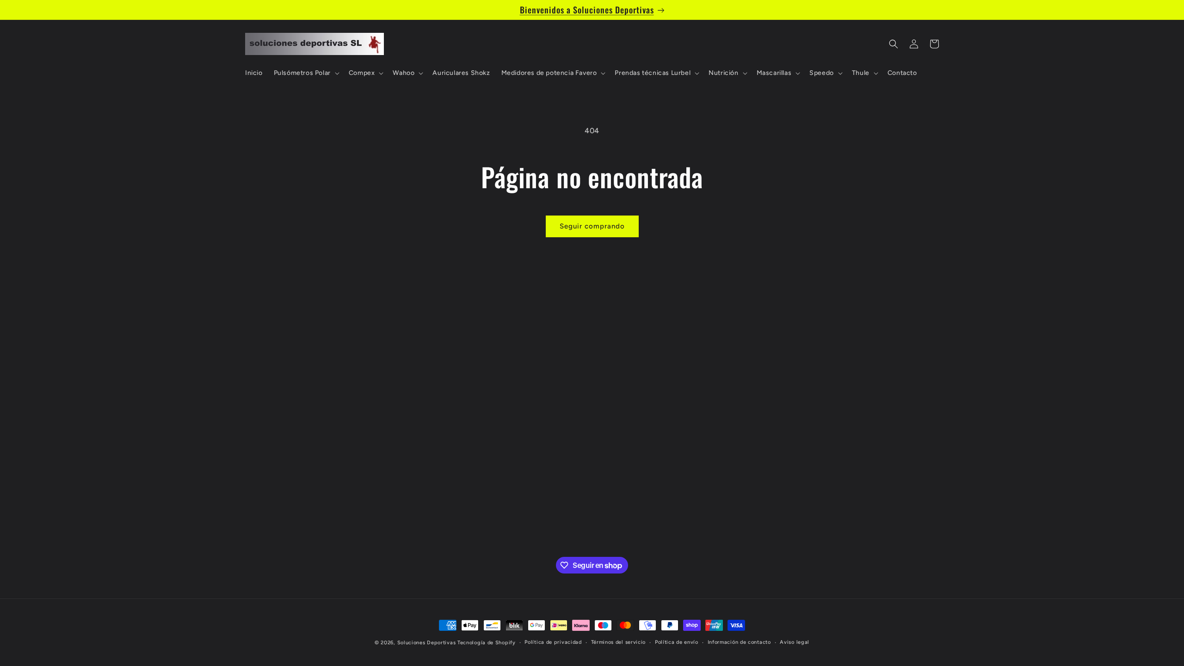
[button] (305, 73)
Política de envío (676, 642)
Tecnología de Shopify (486, 643)
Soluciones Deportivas (426, 643)
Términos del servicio (618, 642)
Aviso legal (794, 642)
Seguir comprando (592, 226)
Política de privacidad (552, 642)
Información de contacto (739, 642)
